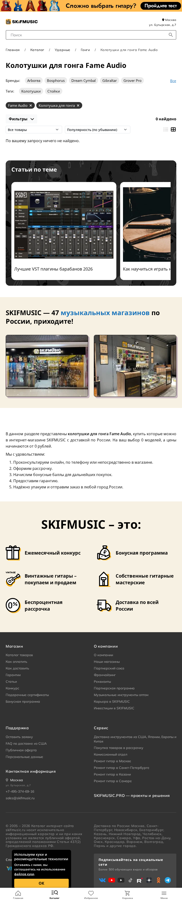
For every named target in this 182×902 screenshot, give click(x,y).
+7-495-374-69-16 (20, 791)
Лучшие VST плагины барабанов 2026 (53, 269)
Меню (164, 898)
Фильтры (18, 119)
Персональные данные (24, 757)
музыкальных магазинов (105, 312)
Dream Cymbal (83, 80)
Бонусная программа (23, 701)
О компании (103, 655)
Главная (18, 898)
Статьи (11, 681)
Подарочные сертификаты (27, 695)
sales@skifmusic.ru (20, 798)
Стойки (53, 91)
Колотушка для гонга (57, 105)
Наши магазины (107, 661)
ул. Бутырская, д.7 (162, 25)
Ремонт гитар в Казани (112, 774)
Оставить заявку (19, 737)
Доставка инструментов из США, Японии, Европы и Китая (135, 739)
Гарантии (13, 675)
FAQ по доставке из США (26, 743)
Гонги (85, 50)
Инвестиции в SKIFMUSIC (114, 708)
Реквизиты (102, 681)
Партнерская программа (114, 688)
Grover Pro (132, 80)
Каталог (54, 898)
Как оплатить (16, 661)
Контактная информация (31, 771)
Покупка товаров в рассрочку (118, 748)
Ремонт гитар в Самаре (113, 781)
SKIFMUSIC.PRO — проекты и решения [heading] (132, 795)
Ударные (62, 50)
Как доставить (17, 668)
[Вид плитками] (173, 129)
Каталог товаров (19, 655)
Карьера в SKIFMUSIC (112, 701)
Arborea (33, 80)
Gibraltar (109, 80)
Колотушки (31, 91)
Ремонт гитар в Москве (112, 761)
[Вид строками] (165, 129)
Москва (170, 20)
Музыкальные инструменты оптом (121, 695)
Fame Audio (17, 105)
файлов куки (24, 874)
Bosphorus (56, 80)
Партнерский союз (109, 668)
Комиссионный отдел (110, 754)
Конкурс (12, 688)
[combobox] (91, 35)
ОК (41, 883)
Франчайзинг (105, 675)
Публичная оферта (21, 750)
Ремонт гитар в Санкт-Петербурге (121, 768)
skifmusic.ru (15, 830)
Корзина (127, 898)
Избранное (91, 898)
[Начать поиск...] (171, 35)
